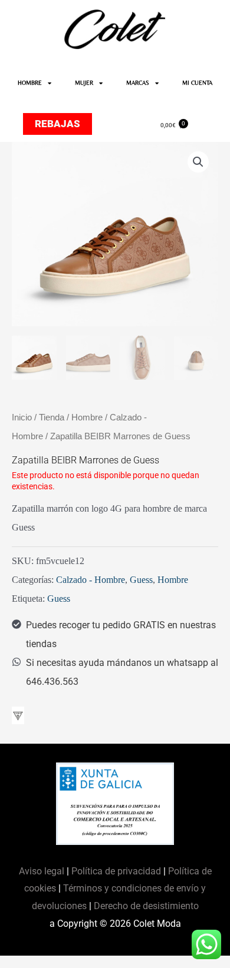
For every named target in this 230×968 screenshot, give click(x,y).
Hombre (87, 417)
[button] (198, 162)
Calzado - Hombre (90, 580)
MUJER (84, 82)
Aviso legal (43, 871)
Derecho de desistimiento (146, 905)
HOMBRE (30, 82)
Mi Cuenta (197, 82)
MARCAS (137, 82)
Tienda (51, 417)
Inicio (22, 417)
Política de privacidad (116, 871)
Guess (141, 580)
